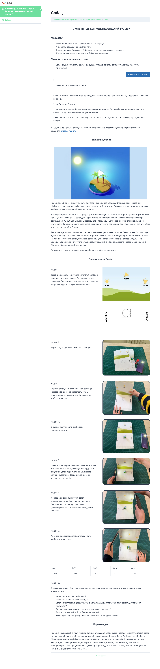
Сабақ (106, 19)
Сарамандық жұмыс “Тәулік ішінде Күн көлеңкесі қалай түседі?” (19, 11)
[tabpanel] (100, 337)
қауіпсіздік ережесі (138, 74)
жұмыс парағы (68, 131)
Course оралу (101, 656)
